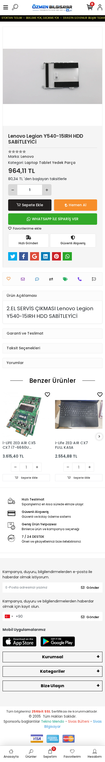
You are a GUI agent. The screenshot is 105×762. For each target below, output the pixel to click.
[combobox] (9, 616)
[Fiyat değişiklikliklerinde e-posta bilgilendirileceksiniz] (67, 279)
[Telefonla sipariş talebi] (80, 279)
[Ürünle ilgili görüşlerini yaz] (38, 279)
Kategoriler (52, 671)
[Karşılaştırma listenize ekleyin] (52, 279)
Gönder (92, 587)
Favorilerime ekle (27, 228)
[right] (99, 436)
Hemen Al (77, 204)
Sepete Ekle (32, 204)
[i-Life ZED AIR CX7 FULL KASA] (78, 414)
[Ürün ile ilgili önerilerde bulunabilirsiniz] (95, 279)
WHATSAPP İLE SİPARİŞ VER (55, 218)
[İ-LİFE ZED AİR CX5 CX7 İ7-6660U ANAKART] (26, 414)
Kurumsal (52, 657)
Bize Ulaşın (52, 686)
